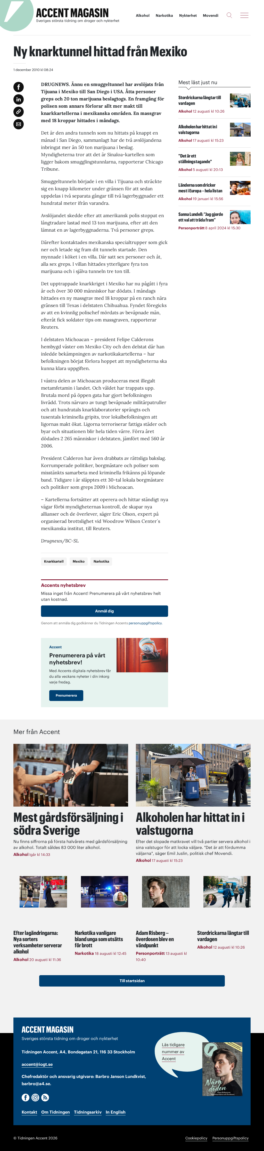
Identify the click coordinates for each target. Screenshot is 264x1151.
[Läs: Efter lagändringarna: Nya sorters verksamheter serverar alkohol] (43, 892)
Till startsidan (132, 980)
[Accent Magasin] (72, 13)
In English (116, 1112)
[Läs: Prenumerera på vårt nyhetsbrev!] (142, 655)
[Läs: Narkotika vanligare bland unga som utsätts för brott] (104, 892)
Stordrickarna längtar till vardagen (223, 935)
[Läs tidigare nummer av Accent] (222, 1069)
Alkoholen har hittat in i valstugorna (190, 823)
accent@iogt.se (37, 1064)
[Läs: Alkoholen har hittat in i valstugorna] (193, 775)
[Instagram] (35, 1097)
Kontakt (29, 1112)
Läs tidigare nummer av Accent (173, 1051)
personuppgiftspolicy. (146, 623)
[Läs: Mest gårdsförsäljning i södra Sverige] (70, 775)
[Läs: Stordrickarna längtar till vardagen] (227, 892)
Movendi (210, 15)
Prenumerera (66, 695)
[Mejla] (18, 124)
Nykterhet (188, 15)
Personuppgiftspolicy (230, 1138)
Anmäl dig (104, 611)
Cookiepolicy (196, 1138)
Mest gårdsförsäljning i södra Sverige (68, 823)
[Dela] (18, 99)
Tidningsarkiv (88, 1112)
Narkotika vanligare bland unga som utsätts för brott (99, 939)
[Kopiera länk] (18, 112)
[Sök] (229, 15)
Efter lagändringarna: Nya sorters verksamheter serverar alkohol (37, 942)
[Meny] (244, 15)
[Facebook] (25, 1097)
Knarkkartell (54, 561)
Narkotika (164, 15)
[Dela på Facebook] (18, 87)
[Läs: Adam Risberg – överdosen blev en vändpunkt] (165, 892)
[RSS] (45, 1097)
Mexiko (79, 561)
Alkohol (143, 15)
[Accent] (47, 1029)
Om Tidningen (55, 1112)
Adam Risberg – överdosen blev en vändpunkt (155, 939)
